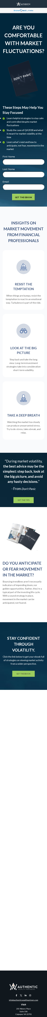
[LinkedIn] (25, 995)
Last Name (9, 169)
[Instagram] (30, 995)
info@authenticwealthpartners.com (23, 1000)
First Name (9, 156)
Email (6, 181)
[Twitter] (21, 995)
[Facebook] (16, 995)
